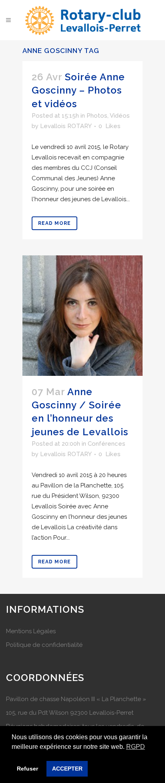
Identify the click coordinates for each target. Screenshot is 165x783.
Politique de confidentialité (44, 644)
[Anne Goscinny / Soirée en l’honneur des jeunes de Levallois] (82, 315)
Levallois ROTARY (65, 126)
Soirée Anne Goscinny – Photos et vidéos (78, 90)
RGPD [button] (135, 746)
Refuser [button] (27, 768)
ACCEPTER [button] (67, 768)
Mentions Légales (31, 631)
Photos (97, 115)
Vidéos (120, 115)
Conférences (106, 443)
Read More (54, 223)
